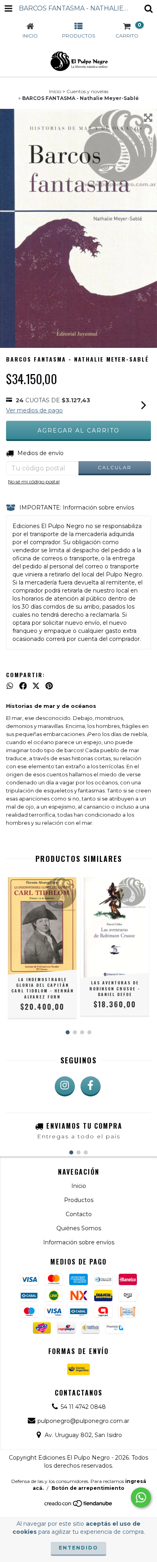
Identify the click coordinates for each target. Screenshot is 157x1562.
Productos (78, 1200)
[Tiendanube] (78, 1505)
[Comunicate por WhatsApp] (141, 1497)
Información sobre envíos (78, 1242)
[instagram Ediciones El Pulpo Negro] (65, 1086)
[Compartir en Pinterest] (49, 686)
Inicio (55, 91)
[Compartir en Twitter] (36, 686)
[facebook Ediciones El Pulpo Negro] (91, 1086)
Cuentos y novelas (87, 91)
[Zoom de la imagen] (148, 118)
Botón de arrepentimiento (88, 1488)
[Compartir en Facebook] (23, 686)
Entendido (78, 1548)
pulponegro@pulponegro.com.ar (83, 1421)
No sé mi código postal (34, 481)
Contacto (79, 1214)
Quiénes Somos (78, 1228)
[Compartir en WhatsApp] (10, 686)
